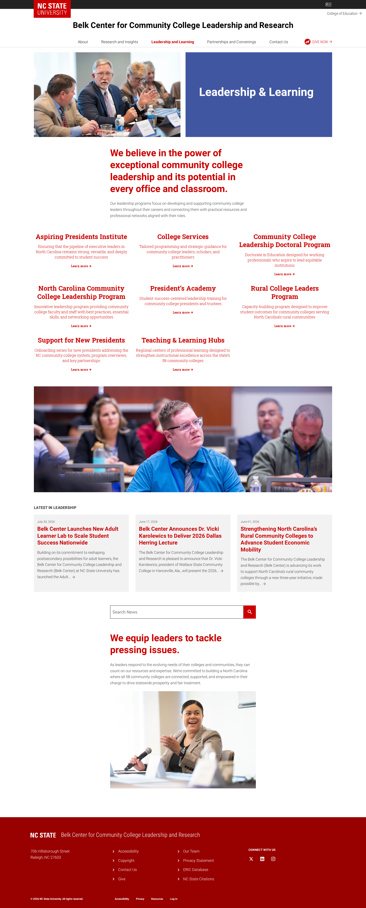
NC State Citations (198, 879)
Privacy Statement (198, 860)
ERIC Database (195, 869)
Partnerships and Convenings (231, 42)
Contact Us (278, 42)
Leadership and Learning (172, 42)
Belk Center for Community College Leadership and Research (183, 25)
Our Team (191, 851)
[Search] (250, 612)
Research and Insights (119, 42)
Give (121, 879)
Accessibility (128, 851)
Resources (157, 898)
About (83, 42)
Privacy (140, 898)
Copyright (126, 860)
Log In (173, 898)
